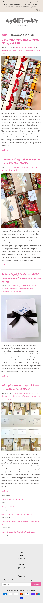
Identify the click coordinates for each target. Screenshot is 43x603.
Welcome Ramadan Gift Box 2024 (13, 499)
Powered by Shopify (31, 590)
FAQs (21, 555)
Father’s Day (16, 286)
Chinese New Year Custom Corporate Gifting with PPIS (19, 514)
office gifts (25, 396)
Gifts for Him (26, 286)
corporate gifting (30, 47)
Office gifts (13, 288)
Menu (5, 10)
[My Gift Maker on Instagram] (24, 569)
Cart (40, 10)
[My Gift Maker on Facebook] (19, 569)
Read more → (6, 150)
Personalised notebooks (26, 288)
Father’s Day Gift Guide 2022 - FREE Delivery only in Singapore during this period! (21, 278)
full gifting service (18, 50)
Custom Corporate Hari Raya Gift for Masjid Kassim (18, 532)
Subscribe (36, 584)
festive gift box (6, 50)
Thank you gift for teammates (11, 507)
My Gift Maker (21, 590)
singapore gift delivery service (18, 170)
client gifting (18, 47)
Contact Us (21, 558)
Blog (21, 552)
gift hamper (16, 396)
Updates (5, 35)
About (21, 550)
